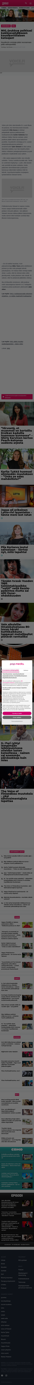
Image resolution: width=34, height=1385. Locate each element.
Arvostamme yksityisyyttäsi (10, 670)
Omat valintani (17, 717)
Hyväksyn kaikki (17, 713)
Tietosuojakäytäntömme (17, 721)
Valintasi (25, 670)
